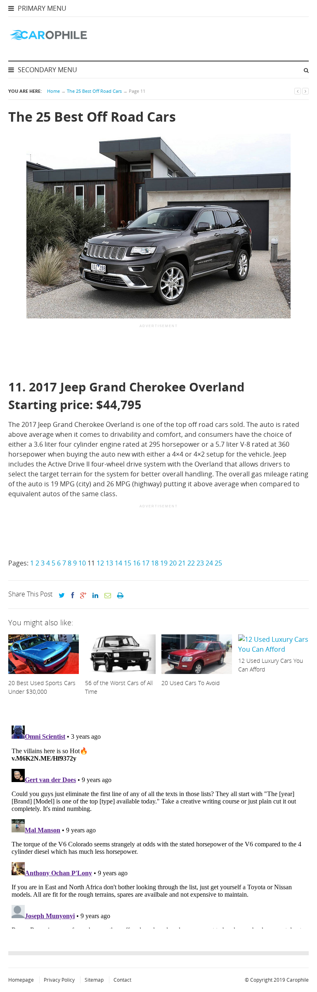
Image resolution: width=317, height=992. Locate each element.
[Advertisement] (158, 352)
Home (53, 91)
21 (182, 563)
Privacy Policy (59, 979)
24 (209, 563)
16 (136, 563)
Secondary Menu (46, 69)
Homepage (21, 979)
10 (82, 563)
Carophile (297, 979)
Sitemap (94, 979)
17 (145, 563)
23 (200, 563)
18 (154, 563)
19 (164, 563)
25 (218, 563)
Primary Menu (41, 8)
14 (118, 563)
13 (109, 563)
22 (191, 563)
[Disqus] (158, 825)
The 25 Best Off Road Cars (94, 91)
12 (100, 563)
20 (173, 563)
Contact (122, 979)
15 (127, 563)
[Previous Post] (297, 91)
